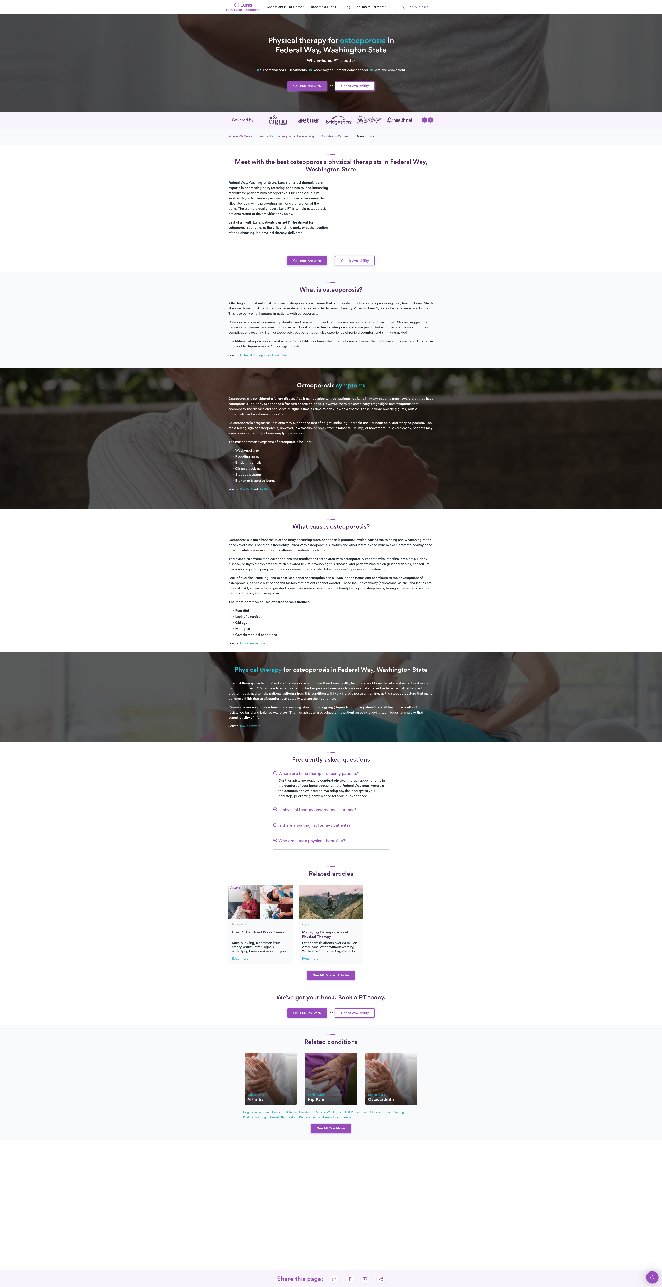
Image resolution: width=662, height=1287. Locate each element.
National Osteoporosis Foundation (264, 355)
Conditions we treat (334, 136)
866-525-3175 (418, 7)
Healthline (266, 489)
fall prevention (356, 1112)
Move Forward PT (252, 726)
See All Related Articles (331, 975)
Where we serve (240, 136)
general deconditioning (387, 1112)
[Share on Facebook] (349, 1279)
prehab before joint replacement (294, 1117)
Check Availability (355, 86)
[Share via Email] (334, 1279)
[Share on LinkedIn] (365, 1279)
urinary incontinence (336, 1117)
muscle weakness (329, 1112)
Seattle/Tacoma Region (274, 136)
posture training (255, 1117)
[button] (424, 120)
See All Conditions (331, 1128)
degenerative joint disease (262, 1112)
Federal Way (305, 136)
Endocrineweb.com (253, 643)
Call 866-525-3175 (307, 86)
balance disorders (299, 1112)
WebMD (246, 489)
